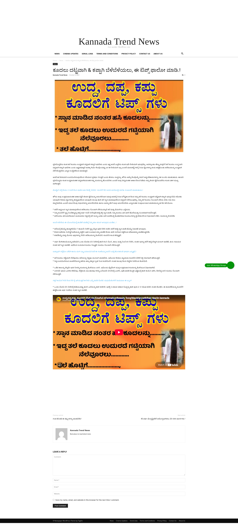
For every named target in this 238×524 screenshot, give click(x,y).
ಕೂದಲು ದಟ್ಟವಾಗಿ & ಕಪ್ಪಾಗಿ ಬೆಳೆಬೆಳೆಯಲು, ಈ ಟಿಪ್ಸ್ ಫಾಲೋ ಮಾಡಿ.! (116, 70)
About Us (158, 53)
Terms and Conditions (107, 53)
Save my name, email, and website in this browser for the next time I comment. (87, 500)
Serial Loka (87, 53)
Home (55, 60)
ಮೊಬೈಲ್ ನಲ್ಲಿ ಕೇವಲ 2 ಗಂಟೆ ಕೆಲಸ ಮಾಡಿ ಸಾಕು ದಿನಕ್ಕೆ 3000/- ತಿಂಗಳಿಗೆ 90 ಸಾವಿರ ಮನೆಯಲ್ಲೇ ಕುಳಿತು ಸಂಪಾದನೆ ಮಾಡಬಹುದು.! (98, 190)
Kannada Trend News (60, 75)
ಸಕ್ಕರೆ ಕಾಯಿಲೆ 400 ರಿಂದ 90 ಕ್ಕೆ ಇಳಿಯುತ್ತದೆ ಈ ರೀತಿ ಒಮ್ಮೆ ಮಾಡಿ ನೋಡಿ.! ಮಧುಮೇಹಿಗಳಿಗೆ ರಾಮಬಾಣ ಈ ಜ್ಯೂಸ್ (92, 280)
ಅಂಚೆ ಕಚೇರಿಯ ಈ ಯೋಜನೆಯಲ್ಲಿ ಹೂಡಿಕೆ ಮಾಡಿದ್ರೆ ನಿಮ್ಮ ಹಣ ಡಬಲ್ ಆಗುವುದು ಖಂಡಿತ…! (84, 222)
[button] (182, 54)
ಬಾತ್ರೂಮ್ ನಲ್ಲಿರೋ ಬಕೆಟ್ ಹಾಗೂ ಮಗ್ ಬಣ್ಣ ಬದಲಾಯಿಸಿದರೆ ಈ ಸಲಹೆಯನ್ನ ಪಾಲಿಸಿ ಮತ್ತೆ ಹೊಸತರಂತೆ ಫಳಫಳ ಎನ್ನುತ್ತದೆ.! (94, 251)
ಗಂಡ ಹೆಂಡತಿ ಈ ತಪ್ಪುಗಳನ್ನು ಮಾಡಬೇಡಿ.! (67, 419)
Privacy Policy (128, 53)
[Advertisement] (74, 17)
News (57, 53)
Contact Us (144, 53)
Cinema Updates (70, 53)
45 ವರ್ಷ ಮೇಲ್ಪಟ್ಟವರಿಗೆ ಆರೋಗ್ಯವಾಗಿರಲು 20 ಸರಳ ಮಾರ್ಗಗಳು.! (163, 419)
